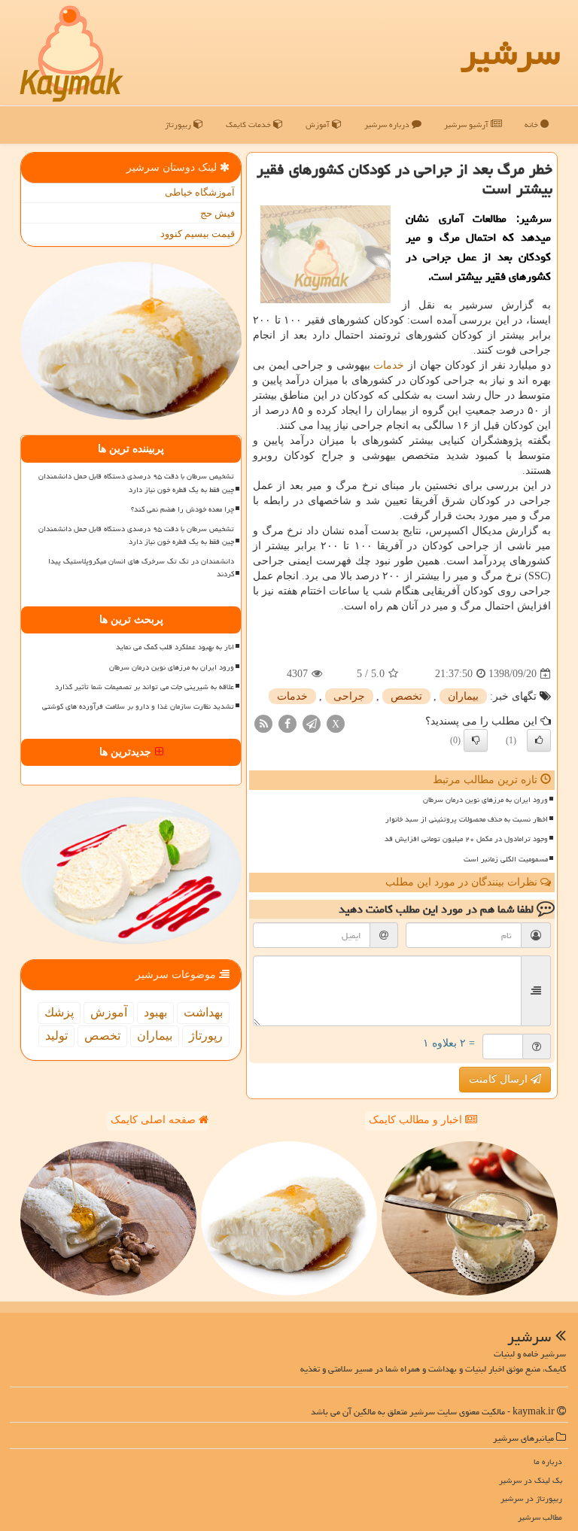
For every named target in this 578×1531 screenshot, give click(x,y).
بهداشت (203, 1012)
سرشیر (510, 52)
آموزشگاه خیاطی (200, 192)
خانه (532, 124)
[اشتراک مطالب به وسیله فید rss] (263, 723)
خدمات (388, 365)
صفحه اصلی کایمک (155, 1119)
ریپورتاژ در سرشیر (531, 1498)
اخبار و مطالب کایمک (417, 1119)
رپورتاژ (206, 1035)
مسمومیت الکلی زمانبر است (506, 859)
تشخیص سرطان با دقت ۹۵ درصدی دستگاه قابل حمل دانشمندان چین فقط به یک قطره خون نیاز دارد (136, 483)
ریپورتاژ (179, 124)
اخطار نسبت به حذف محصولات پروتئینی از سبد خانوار (466, 819)
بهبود (155, 1012)
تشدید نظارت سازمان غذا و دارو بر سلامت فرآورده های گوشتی (138, 706)
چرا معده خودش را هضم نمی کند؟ (182, 509)
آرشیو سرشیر (467, 124)
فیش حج (217, 213)
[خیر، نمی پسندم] (476, 740)
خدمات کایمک (249, 124)
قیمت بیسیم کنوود (197, 233)
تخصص (406, 696)
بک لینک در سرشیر (530, 1480)
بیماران (463, 696)
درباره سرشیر (388, 124)
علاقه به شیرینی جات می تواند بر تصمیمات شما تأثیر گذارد (144, 686)
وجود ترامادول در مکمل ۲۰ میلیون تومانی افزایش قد (466, 838)
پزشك (59, 1012)
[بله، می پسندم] (539, 740)
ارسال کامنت (500, 1079)
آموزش (319, 124)
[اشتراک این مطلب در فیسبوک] (287, 723)
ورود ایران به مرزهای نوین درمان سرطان (485, 799)
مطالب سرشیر (540, 1517)
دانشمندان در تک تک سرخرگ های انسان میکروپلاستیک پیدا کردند (141, 568)
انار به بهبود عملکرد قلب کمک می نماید (175, 647)
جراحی (349, 696)
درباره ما (548, 1461)
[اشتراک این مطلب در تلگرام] (311, 723)
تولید (56, 1035)
